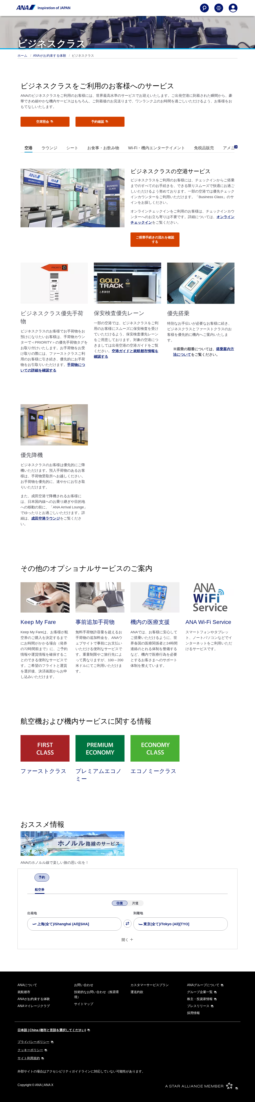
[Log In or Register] (233, 8)
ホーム (23, 55)
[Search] (204, 8)
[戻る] (30, 878)
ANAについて (27, 985)
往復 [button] (120, 903)
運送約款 (136, 992)
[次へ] (52, 878)
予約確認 (98, 121)
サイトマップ (83, 1004)
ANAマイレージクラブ (34, 1006)
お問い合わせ (83, 985)
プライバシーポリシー (33, 1042)
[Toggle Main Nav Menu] (218, 8)
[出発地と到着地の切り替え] (127, 924)
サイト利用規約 (29, 1058)
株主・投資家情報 (200, 999)
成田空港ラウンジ (45, 518)
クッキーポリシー (30, 1050)
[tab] (28, 147)
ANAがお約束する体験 (50, 55)
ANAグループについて (203, 985)
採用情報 (193, 1013)
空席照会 (43, 121)
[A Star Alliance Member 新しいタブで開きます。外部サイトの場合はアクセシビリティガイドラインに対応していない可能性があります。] (202, 1088)
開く (125, 940)
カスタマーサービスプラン (149, 985)
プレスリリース (198, 1006)
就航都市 (24, 992)
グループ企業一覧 (200, 992)
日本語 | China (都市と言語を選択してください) (52, 1030)
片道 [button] (135, 903)
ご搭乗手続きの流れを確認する (155, 239)
